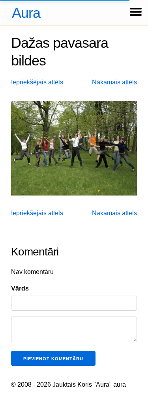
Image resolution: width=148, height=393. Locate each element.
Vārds (20, 288)
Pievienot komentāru (53, 358)
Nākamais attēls (114, 82)
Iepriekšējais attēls (37, 82)
